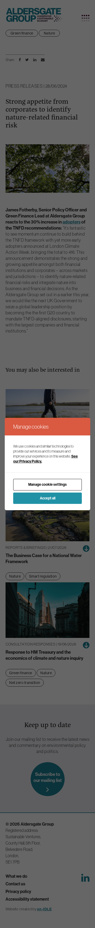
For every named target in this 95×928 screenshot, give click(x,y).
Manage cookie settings (47, 484)
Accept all (47, 498)
